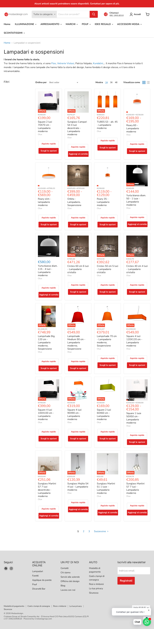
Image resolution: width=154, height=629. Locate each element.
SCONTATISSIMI (13, 33)
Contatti (64, 568)
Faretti (35, 575)
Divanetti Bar (38, 588)
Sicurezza (93, 592)
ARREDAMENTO (50, 24)
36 (111, 82)
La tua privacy (96, 588)
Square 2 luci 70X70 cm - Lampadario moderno (45, 126)
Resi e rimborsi (96, 584)
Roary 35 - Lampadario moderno (103, 202)
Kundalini (98, 63)
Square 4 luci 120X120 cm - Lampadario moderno (134, 341)
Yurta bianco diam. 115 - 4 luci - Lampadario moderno (48, 270)
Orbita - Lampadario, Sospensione (74, 202)
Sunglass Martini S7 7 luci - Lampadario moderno (135, 488)
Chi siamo (65, 572)
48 (116, 82)
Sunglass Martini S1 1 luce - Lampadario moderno (106, 488)
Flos (53, 63)
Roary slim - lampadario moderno (44, 202)
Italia (140, 607)
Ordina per (41, 82)
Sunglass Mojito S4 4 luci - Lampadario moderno (77, 487)
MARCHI (71, 24)
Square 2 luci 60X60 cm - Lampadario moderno (104, 414)
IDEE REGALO (103, 24)
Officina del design (70, 581)
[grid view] (144, 82)
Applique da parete (42, 580)
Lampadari (37, 571)
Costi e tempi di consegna (39, 606)
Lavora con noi (68, 589)
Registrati (126, 580)
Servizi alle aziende (70, 576)
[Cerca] (94, 14)
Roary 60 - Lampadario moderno (132, 128)
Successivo (100, 531)
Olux (40, 134)
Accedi (137, 14)
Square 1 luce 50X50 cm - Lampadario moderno (133, 418)
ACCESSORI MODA (128, 24)
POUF (85, 24)
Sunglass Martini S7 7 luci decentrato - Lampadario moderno (47, 490)
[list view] (148, 82)
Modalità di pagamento (14, 606)
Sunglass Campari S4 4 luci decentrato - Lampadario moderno (77, 128)
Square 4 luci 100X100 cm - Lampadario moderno (46, 414)
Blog (63, 585)
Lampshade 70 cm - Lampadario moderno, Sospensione (107, 341)
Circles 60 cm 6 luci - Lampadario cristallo (78, 269)
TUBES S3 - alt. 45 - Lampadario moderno (107, 125)
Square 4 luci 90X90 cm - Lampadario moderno (74, 414)
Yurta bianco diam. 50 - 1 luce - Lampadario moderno (136, 200)
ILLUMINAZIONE (25, 24)
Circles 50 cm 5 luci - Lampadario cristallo (107, 269)
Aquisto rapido (49, 143)
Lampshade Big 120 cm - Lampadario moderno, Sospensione (46, 342)
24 (106, 82)
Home (7, 24)
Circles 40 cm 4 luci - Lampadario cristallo (137, 269)
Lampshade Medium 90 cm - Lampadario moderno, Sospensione (76, 342)
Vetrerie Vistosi (65, 63)
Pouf (34, 584)
